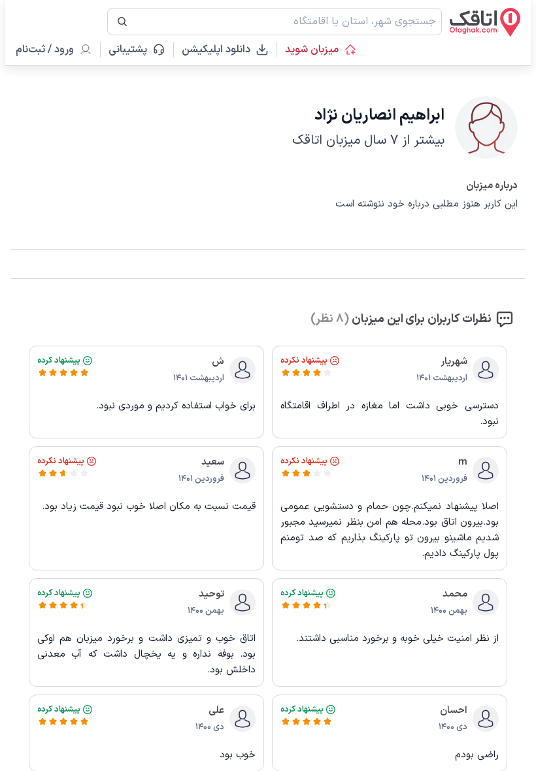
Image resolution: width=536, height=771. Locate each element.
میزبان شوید (312, 49)
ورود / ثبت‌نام (45, 49)
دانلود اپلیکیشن (216, 49)
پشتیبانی (134, 49)
